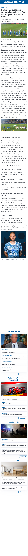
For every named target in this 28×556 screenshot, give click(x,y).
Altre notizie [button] (23, 374)
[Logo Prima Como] (14, 1)
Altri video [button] (23, 456)
